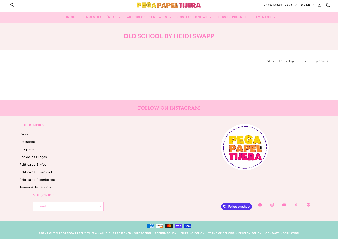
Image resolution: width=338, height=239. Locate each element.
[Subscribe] (99, 206)
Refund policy (166, 233)
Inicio (24, 134)
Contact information (282, 233)
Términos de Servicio (35, 187)
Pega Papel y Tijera (82, 233)
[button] (12, 5)
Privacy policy (250, 233)
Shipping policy (193, 233)
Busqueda (27, 149)
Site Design (142, 233)
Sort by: (270, 61)
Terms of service (221, 233)
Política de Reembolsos (37, 180)
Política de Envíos (33, 164)
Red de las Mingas (33, 157)
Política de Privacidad (36, 172)
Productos (27, 142)
